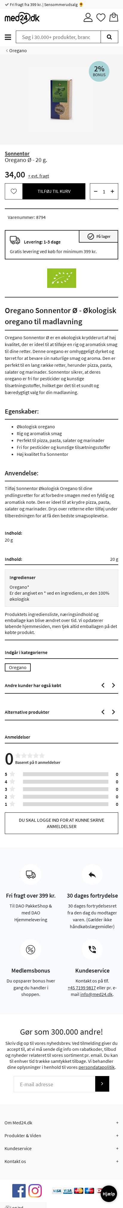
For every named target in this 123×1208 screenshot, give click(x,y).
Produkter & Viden (22, 1135)
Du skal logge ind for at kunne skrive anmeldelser (61, 823)
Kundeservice (18, 1148)
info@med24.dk (96, 994)
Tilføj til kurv (54, 191)
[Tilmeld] (102, 1083)
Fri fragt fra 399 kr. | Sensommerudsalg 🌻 (46, 4)
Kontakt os (15, 1161)
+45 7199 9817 (82, 988)
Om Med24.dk (18, 1123)
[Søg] (109, 37)
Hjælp (109, 1194)
